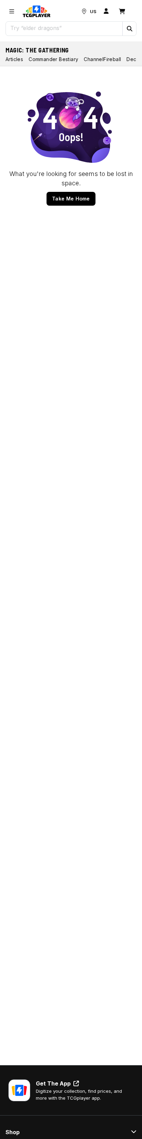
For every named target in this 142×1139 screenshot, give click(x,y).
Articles (14, 59)
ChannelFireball (102, 59)
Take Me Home (71, 199)
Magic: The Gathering (37, 50)
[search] (64, 27)
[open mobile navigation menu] (11, 11)
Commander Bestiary (53, 59)
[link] (36, 11)
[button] (129, 29)
